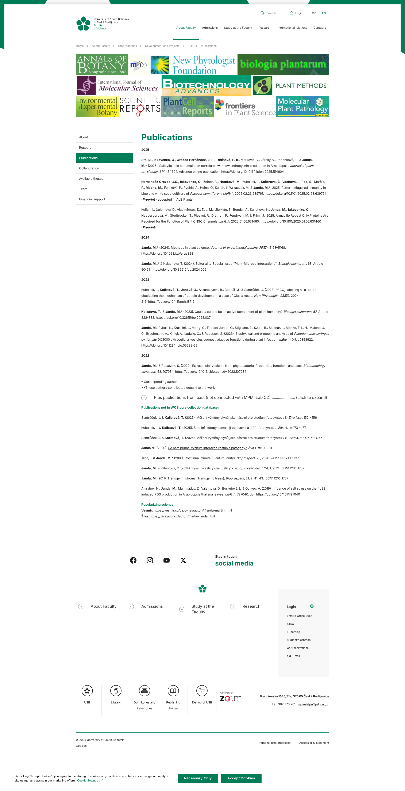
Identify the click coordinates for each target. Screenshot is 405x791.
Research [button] (264, 27)
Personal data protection (275, 742)
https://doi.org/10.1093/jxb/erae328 (167, 253)
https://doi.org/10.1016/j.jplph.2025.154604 (252, 172)
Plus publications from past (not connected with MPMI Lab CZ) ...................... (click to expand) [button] (240, 397)
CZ (314, 13)
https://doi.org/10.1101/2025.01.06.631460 (291, 221)
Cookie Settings (87, 780)
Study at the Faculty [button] (238, 27)
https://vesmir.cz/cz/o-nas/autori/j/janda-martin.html (193, 510)
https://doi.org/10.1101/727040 (278, 494)
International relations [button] (292, 27)
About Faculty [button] (186, 27)
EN (324, 13)
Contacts (319, 27)
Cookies (81, 745)
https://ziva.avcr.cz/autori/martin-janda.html (182, 516)
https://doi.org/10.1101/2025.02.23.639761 (295, 194)
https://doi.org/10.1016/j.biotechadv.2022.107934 (210, 372)
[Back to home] (102, 23)
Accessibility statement (314, 742)
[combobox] (274, 13)
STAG (290, 623)
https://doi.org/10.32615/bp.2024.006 (178, 269)
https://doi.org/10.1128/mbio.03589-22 (169, 345)
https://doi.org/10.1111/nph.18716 (171, 302)
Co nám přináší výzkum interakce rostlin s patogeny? (207, 448)
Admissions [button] (210, 27)
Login (298, 13)
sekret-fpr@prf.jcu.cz (313, 704)
